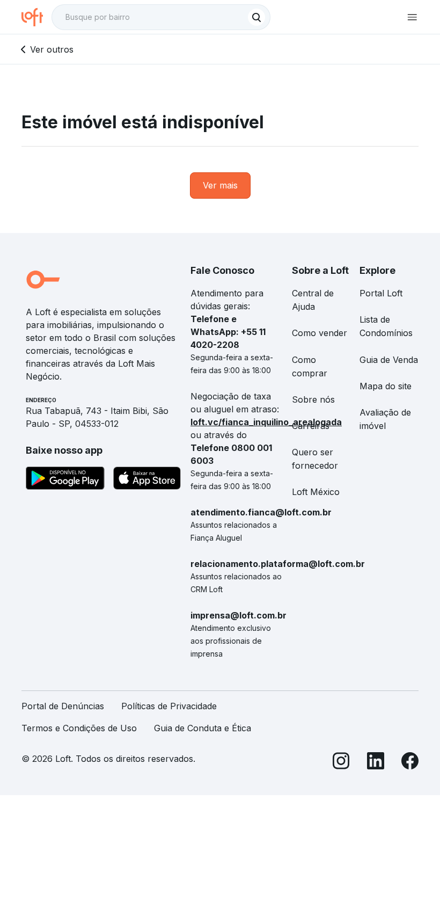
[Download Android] (65, 480)
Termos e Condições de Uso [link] (79, 728)
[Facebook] (410, 762)
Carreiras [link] (310, 425)
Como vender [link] (319, 333)
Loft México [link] (316, 491)
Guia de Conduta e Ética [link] (202, 728)
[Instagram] (341, 762)
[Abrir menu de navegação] (412, 17)
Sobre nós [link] (313, 399)
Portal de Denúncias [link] (62, 706)
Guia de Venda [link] (389, 359)
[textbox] (161, 17)
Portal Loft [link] (381, 293)
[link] (220, 185)
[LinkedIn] (375, 762)
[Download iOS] (147, 480)
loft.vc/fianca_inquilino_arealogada (266, 422)
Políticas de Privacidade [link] (169, 706)
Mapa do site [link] (386, 386)
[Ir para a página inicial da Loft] (36, 17)
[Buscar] (256, 17)
